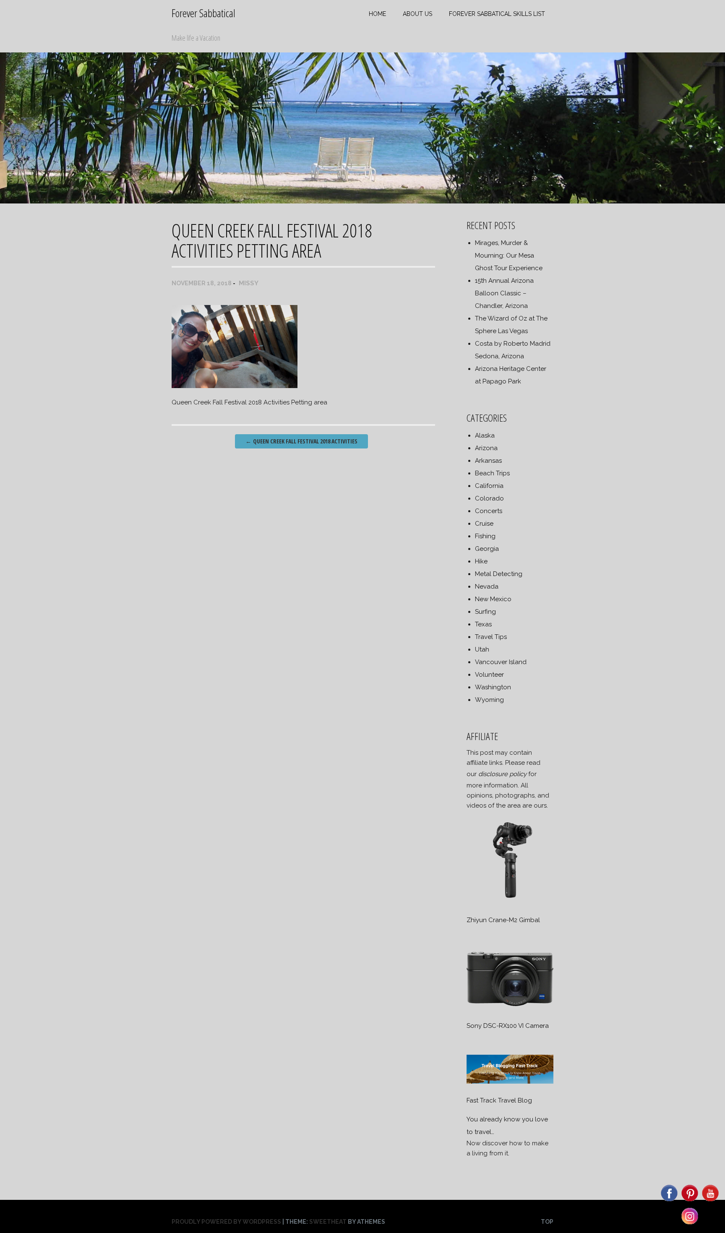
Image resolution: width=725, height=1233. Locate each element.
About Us (417, 13)
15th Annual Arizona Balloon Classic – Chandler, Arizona (504, 293)
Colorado (489, 498)
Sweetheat (328, 1221)
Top (547, 1221)
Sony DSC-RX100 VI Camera (508, 1026)
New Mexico (493, 599)
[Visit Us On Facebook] (669, 1200)
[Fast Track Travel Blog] (510, 1081)
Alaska (485, 435)
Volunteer (489, 674)
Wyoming (489, 700)
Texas (483, 624)
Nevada (486, 586)
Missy (248, 283)
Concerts (488, 511)
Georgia (487, 549)
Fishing (485, 536)
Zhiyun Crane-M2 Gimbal (503, 920)
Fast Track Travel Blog (499, 1100)
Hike (481, 561)
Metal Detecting (498, 574)
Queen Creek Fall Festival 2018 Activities (301, 441)
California (489, 486)
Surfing (485, 611)
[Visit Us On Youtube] (710, 1200)
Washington (493, 687)
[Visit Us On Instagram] (689, 1224)
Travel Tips (491, 637)
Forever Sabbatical (203, 13)
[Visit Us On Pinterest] (689, 1200)
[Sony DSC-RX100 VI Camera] (510, 1007)
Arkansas (488, 460)
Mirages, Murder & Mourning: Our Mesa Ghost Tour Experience (508, 255)
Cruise (484, 523)
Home (377, 13)
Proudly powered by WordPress (226, 1221)
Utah (482, 649)
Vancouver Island (501, 662)
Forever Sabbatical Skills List (497, 13)
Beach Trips (492, 473)
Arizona (486, 448)
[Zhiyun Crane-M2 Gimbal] (510, 901)
